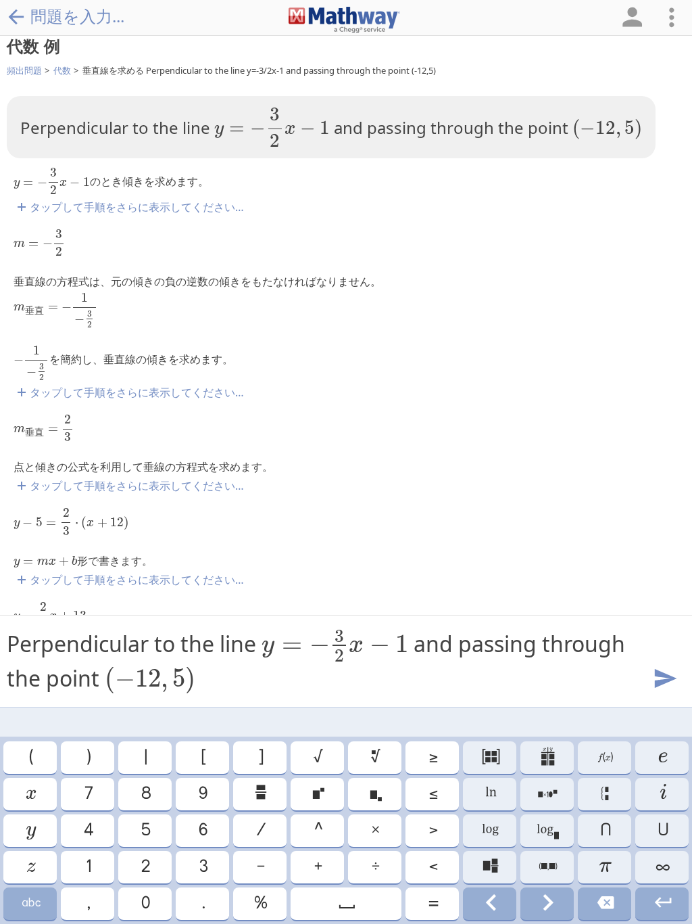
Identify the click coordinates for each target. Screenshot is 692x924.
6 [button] (202, 831)
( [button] (30, 757)
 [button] (489, 757)
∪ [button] (662, 831)
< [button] (432, 867)
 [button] (346, 904)
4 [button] (87, 831)
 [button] (317, 794)
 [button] (489, 831)
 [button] (375, 794)
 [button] (30, 831)
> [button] (432, 831)
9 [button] (202, 794)
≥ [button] (432, 757)
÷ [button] (374, 867)
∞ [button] (662, 867)
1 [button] (88, 867)
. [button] (203, 904)
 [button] (30, 794)
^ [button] (317, 831)
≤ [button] (432, 794)
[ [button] (202, 757)
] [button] (260, 757)
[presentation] (272, 127)
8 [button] (145, 794)
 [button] (604, 904)
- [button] (259, 867)
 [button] (30, 867)
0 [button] (145, 904)
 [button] (547, 757)
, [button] (88, 904)
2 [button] (145, 867)
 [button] (547, 794)
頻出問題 (24, 70)
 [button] (604, 757)
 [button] (374, 757)
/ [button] (260, 831)
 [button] (662, 757)
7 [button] (88, 794)
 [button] (30, 904)
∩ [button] (604, 831)
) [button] (88, 757)
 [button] (490, 904)
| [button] (145, 757)
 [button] (490, 867)
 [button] (547, 831)
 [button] (547, 904)
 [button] (662, 794)
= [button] (432, 904)
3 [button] (202, 867)
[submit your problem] (664, 679)
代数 (62, 70)
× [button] (374, 831)
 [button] (259, 794)
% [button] (260, 904)
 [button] (662, 904)
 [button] (604, 794)
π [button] (604, 867)
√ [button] (317, 757)
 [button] (547, 867)
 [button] (490, 794)
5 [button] (145, 831)
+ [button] (317, 867)
